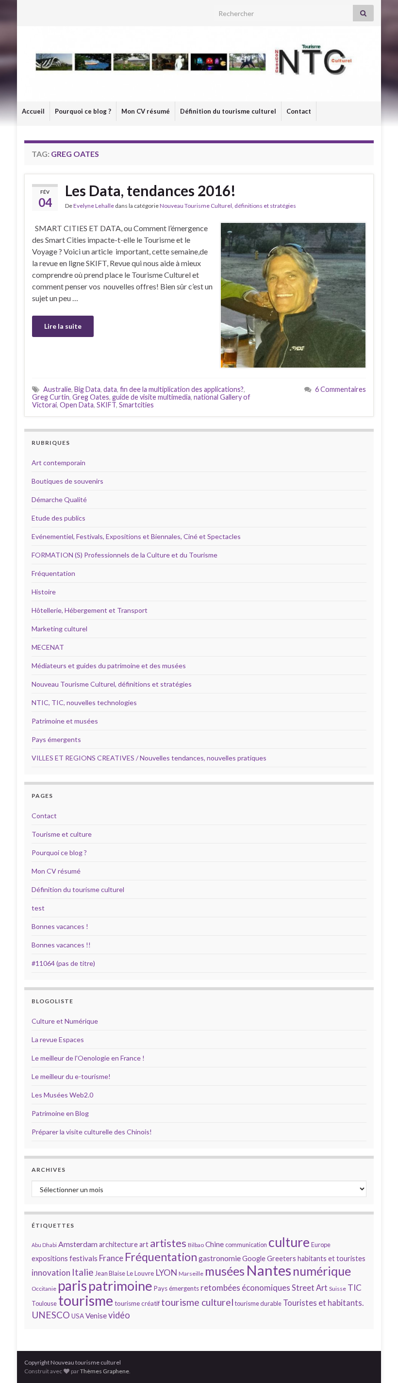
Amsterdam (78, 1243)
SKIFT (106, 405)
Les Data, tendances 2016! (150, 190)
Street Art (310, 1288)
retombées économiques (245, 1287)
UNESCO (51, 1314)
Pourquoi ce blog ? (83, 111)
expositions (50, 1258)
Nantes (268, 1270)
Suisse (337, 1288)
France (111, 1258)
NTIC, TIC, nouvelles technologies (84, 702)
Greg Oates (90, 397)
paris (72, 1285)
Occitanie (44, 1288)
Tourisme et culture (62, 834)
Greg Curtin (50, 397)
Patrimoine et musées (65, 721)
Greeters (281, 1258)
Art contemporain (58, 462)
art (144, 1244)
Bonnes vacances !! (61, 945)
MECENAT (48, 647)
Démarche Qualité (59, 499)
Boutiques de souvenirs (67, 481)
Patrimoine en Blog (60, 1113)
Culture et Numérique (65, 1021)
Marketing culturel (59, 628)
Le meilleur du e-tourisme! (71, 1076)
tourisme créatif (137, 1303)
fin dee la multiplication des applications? (182, 389)
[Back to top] (376, 1361)
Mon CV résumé (145, 111)
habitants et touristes (331, 1258)
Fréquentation (53, 573)
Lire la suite (63, 326)
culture (289, 1242)
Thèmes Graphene (104, 1371)
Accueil (33, 111)
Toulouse (44, 1303)
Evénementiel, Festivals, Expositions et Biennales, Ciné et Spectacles (136, 536)
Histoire (44, 592)
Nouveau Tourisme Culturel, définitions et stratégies (228, 205)
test (38, 908)
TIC (355, 1287)
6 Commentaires (340, 389)
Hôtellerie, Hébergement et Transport (90, 610)
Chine (214, 1244)
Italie (83, 1272)
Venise (96, 1315)
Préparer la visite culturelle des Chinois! (92, 1132)
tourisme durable (258, 1303)
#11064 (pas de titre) (63, 963)
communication (246, 1244)
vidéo (119, 1315)
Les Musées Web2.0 (62, 1095)
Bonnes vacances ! (60, 926)
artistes (168, 1242)
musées (225, 1271)
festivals (83, 1258)
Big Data (87, 389)
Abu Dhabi (44, 1245)
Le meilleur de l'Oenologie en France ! (88, 1058)
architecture (118, 1244)
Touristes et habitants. (323, 1303)
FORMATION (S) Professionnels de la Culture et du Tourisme (124, 555)
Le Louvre (140, 1273)
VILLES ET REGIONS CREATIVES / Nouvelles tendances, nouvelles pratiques (149, 758)
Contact (298, 111)
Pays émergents (56, 739)
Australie (57, 389)
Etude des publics (58, 518)
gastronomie (220, 1258)
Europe (321, 1244)
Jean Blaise (110, 1273)
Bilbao (196, 1244)
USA (77, 1316)
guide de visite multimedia (151, 397)
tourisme (85, 1300)
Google (253, 1258)
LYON (166, 1272)
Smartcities (136, 405)
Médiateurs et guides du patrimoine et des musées (109, 665)
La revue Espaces (58, 1039)
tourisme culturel (197, 1302)
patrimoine (120, 1286)
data (110, 389)
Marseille (191, 1273)
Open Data (77, 405)
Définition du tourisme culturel (228, 111)
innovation (51, 1272)
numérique (322, 1271)
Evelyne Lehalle (93, 205)
